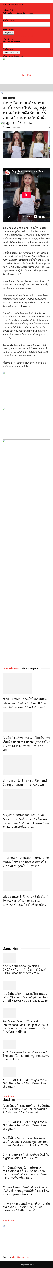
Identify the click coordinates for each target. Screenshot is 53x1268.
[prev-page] (3, 911)
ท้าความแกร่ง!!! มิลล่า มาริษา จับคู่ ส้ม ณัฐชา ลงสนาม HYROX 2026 (26, 1156)
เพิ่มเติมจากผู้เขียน (30, 668)
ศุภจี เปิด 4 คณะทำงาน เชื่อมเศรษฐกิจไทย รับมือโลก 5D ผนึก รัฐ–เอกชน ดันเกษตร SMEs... (26, 1056)
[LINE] (26, 655)
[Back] (3, 7)
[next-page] (5, 911)
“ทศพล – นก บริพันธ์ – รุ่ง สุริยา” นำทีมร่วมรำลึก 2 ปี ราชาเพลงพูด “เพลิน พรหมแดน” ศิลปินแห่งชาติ (26, 1207)
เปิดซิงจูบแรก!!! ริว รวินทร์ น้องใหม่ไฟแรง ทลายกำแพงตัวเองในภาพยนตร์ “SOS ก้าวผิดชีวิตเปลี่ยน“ (25, 901)
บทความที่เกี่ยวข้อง (11, 668)
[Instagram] (6, 1260)
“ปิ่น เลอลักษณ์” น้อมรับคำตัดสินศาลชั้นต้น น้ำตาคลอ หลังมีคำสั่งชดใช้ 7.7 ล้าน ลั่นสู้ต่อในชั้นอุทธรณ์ (26, 862)
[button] (4, 87)
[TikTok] (8, 1260)
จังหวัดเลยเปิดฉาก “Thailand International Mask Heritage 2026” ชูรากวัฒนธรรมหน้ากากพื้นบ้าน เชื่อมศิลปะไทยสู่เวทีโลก (25, 1026)
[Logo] (18, 93)
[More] (33, 655)
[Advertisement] (24, 79)
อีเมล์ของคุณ (8, 49)
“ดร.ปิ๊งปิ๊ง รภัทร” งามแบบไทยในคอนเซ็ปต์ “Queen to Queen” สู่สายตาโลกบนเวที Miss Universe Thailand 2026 (25, 997)
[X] (20, 655)
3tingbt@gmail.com (20, 1257)
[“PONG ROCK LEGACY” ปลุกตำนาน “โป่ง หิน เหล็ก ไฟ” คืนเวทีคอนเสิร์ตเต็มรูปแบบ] (26, 1072)
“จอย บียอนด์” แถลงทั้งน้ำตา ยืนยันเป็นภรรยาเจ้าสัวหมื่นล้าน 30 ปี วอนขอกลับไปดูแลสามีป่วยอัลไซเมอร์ (26, 703)
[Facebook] (14, 655)
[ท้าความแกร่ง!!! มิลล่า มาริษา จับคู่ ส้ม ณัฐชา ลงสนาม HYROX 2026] (26, 765)
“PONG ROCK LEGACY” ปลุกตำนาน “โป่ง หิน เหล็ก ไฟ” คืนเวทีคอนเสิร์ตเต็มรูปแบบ (25, 1083)
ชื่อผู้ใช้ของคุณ (9, 20)
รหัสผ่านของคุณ (9, 29)
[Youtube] (11, 1260)
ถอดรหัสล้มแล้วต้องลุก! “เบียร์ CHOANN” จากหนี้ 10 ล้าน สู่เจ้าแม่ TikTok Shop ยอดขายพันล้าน (24, 970)
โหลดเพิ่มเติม (8, 1096)
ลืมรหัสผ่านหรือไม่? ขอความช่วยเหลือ (18, 36)
